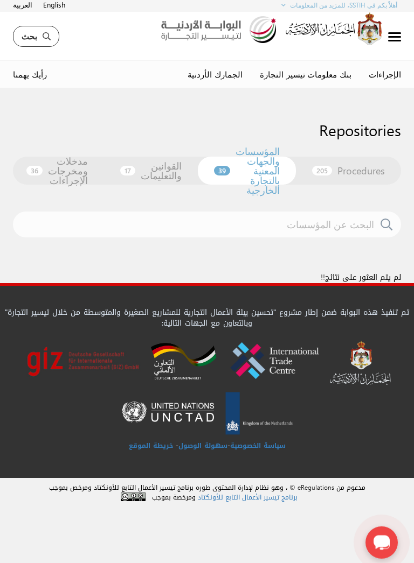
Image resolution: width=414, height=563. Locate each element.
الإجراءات (385, 74)
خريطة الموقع (151, 446)
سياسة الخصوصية (258, 446)
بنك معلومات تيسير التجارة (305, 74)
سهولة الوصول (202, 446)
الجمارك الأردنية (215, 74)
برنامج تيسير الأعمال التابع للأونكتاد (248, 497)
